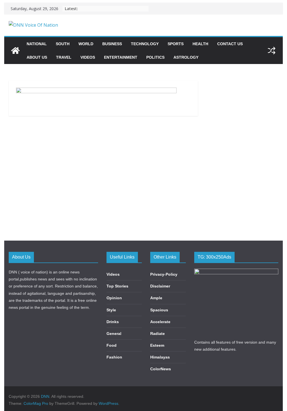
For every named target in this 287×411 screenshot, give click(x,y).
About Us (37, 57)
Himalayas (160, 357)
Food (112, 345)
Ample (156, 298)
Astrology (185, 57)
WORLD (85, 44)
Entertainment (120, 57)
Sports (176, 44)
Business (112, 44)
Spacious (159, 310)
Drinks (113, 321)
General (114, 333)
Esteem (157, 345)
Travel (63, 57)
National (37, 44)
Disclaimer (160, 286)
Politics (155, 57)
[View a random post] (271, 50)
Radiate (157, 333)
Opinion (114, 298)
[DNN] (15, 50)
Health (200, 44)
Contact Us (230, 44)
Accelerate (160, 321)
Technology (145, 44)
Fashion (114, 357)
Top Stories (117, 286)
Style (111, 310)
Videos (87, 57)
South (63, 44)
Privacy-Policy (163, 274)
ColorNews (160, 369)
